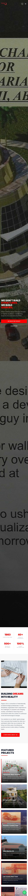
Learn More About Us (10, 735)
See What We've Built (14, 321)
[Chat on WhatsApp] (24, 892)
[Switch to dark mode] (22, 3)
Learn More (14, 326)
